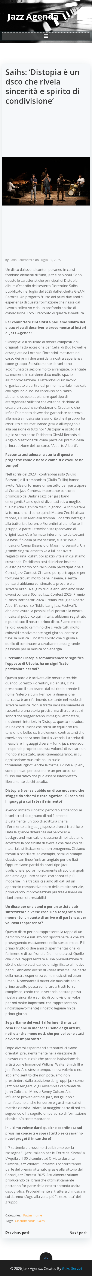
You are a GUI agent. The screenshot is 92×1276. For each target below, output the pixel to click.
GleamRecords (25, 1221)
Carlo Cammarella (21, 260)
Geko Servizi (72, 1268)
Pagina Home (32, 1215)
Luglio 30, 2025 (50, 260)
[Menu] (46, 36)
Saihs (41, 1221)
